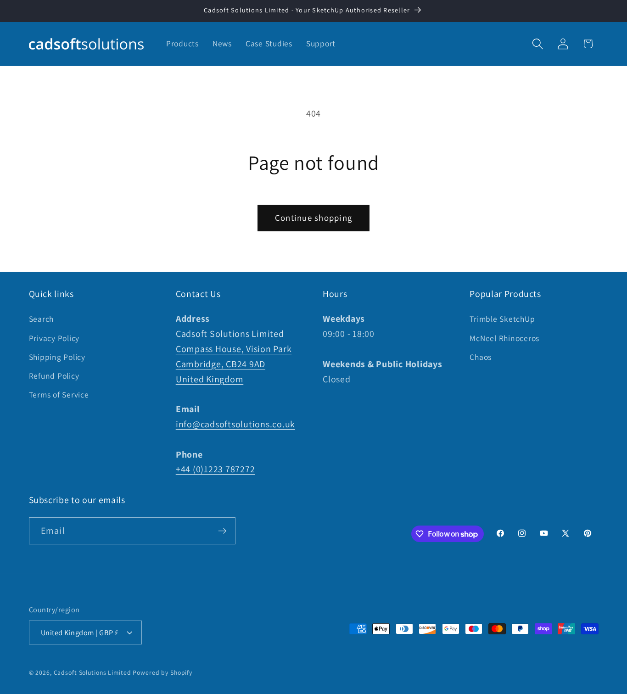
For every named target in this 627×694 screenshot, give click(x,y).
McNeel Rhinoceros (504, 338)
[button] (537, 43)
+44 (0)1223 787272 (215, 469)
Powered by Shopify (162, 672)
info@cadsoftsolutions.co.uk (235, 424)
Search (41, 318)
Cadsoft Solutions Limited (92, 672)
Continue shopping (313, 217)
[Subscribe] (222, 530)
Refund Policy (54, 375)
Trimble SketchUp (502, 318)
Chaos (481, 357)
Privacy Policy (54, 338)
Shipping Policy (57, 357)
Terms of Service (59, 394)
